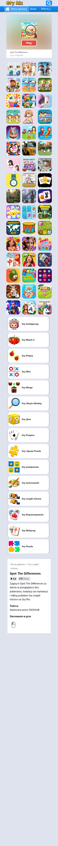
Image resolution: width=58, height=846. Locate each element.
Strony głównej (19, 9)
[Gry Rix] (14, 3)
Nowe (33, 9)
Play (29, 43)
